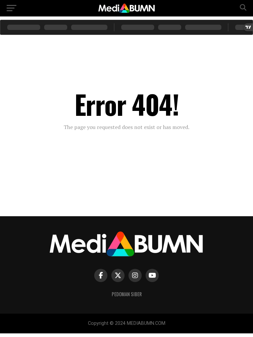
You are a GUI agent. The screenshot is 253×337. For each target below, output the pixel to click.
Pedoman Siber (127, 294)
